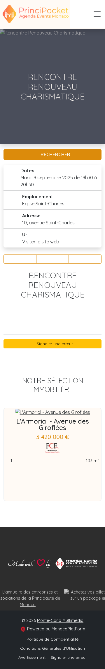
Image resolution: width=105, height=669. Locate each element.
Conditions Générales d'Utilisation (52, 648)
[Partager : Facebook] (20, 259)
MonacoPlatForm (68, 629)
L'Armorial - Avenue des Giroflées (52, 424)
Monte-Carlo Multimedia (60, 620)
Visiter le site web (40, 242)
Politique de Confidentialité (52, 639)
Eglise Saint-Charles (43, 204)
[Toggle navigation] (97, 14)
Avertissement (32, 657)
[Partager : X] (52, 259)
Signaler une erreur (54, 343)
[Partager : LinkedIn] (85, 259)
